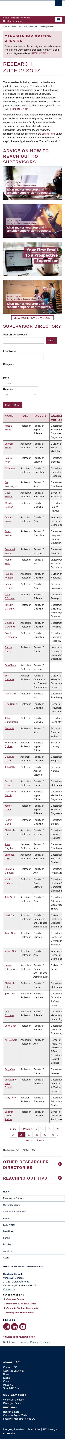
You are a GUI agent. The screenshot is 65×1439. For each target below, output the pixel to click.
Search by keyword (15, 334)
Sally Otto (10, 1069)
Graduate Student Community (22, 1308)
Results (8, 389)
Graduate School (9, 27)
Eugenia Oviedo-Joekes (9, 1115)
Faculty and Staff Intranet (20, 1312)
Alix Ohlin (9, 728)
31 (38, 1134)
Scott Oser (10, 1025)
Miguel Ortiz (11, 951)
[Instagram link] (6, 1326)
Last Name (9, 351)
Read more (39, 53)
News (6, 1374)
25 (43, 1129)
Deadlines (8, 1231)
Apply (6, 1257)
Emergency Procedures (14, 1429)
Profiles (34, 1342)
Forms (6, 1238)
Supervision (9, 1224)
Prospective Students (26, 27)
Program (8, 364)
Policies (7, 1244)
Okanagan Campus (13, 1403)
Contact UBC (10, 1367)
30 (30, 1134)
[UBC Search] (58, 3)
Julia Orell (10, 897)
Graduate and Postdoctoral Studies (32, 1268)
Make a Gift (9, 1384)
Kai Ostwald (11, 1039)
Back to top (9, 1342)
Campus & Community (14, 1211)
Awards (7, 1218)
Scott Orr (9, 915)
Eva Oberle (10, 665)
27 (58, 1129)
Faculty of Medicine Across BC (19, 1418)
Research (45, 1342)
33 (53, 1134)
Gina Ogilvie (11, 704)
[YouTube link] (22, 1326)
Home (6, 1191)
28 (14, 1134)
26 (51, 1129)
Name (9, 416)
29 (22, 1134)
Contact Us (9, 1289)
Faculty (40, 416)
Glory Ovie (10, 1097)
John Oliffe (10, 767)
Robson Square (11, 1411)
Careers (7, 1381)
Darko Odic (10, 693)
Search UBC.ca (11, 1388)
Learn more (20, 109)
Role (6, 377)
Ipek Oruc (10, 993)
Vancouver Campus (13, 1399)
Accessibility (9, 1433)
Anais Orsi (10, 933)
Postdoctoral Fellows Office (21, 1303)
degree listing (48, 133)
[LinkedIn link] (14, 1326)
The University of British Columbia (23, 6)
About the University (13, 1370)
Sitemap (24, 1342)
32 (46, 1134)
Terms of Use (34, 1429)
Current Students (11, 1205)
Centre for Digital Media (15, 1415)
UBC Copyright (50, 1429)
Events (6, 1377)
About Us (7, 1251)
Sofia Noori (10, 468)
